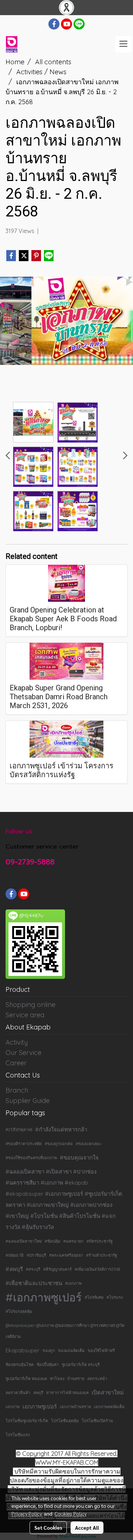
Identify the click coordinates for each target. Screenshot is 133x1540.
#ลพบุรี (14, 1269)
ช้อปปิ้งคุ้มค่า (48, 1364)
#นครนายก (73, 1241)
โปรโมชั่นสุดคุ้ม (65, 1420)
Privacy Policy (26, 1513)
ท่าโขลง (57, 1378)
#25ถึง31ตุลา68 (19, 1129)
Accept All (87, 1527)
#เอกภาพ (73, 1283)
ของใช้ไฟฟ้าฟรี (101, 1350)
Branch (17, 1090)
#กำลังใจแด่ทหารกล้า (61, 1129)
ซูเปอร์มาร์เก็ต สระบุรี (81, 1364)
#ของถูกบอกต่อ (59, 1143)
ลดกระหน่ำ (97, 1378)
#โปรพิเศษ (94, 1297)
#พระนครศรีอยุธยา (66, 1255)
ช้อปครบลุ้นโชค (20, 1364)
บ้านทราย (75, 1378)
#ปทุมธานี (15, 1255)
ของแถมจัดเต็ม (71, 1350)
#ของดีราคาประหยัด (24, 1143)
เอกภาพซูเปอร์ (40, 1406)
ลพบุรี (38, 1392)
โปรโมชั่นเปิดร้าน (97, 1420)
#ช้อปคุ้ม (52, 1241)
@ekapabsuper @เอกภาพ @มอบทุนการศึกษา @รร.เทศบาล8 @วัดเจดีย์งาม (65, 1331)
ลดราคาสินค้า (18, 1392)
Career (16, 1063)
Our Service (23, 1052)
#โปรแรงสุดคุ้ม (19, 1311)
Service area (25, 1015)
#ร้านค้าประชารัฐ (101, 1255)
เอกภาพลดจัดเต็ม (109, 1406)
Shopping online (30, 1004)
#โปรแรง (114, 1297)
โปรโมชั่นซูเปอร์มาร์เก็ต (27, 1420)
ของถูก (48, 1350)
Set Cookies (48, 1527)
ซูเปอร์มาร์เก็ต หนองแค (26, 1378)
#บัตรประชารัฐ (99, 1241)
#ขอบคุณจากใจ (79, 1157)
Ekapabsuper (23, 1350)
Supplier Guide (28, 1100)
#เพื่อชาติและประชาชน (34, 1283)
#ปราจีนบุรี (36, 1255)
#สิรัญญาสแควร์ (57, 1269)
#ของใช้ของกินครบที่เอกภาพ (31, 1157)
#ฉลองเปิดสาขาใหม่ (24, 1241)
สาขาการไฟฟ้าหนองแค (67, 1392)
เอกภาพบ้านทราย (75, 1406)
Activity (17, 1042)
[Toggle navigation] (123, 44)
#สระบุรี (33, 1269)
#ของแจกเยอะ (89, 1143)
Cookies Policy (70, 1513)
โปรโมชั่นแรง (18, 1434)
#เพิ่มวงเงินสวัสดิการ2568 (97, 1269)
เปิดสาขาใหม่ (108, 1392)
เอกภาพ (13, 1406)
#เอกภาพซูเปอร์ (44, 1297)
